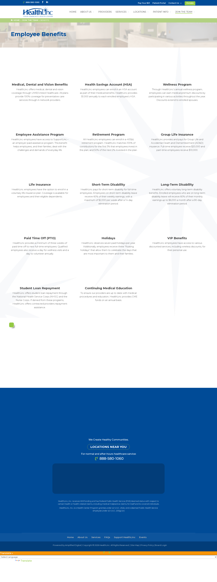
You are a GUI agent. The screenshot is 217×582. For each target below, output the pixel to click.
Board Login (161, 545)
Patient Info (160, 12)
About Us (86, 12)
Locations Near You (108, 447)
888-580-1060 (32, 2)
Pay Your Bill (144, 3)
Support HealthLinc (124, 537)
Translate (26, 560)
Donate (190, 3)
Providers (105, 12)
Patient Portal (159, 3)
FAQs (107, 537)
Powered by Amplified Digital (67, 545)
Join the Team (183, 12)
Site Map (135, 545)
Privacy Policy (147, 545)
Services (121, 12)
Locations (139, 12)
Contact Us (173, 3)
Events (143, 537)
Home (72, 12)
